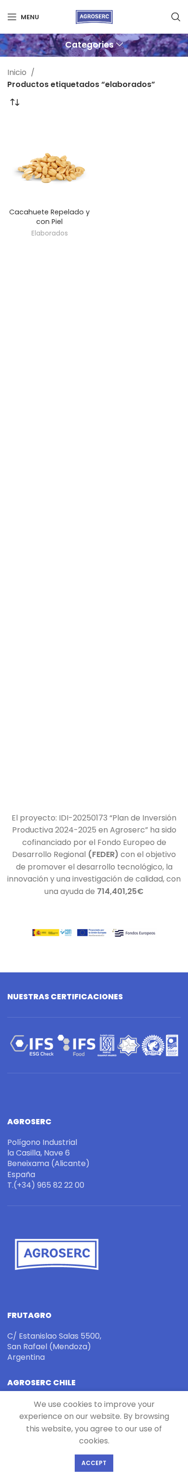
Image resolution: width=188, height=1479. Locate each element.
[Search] (176, 16)
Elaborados (49, 233)
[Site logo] (94, 16)
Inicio (17, 72)
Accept (94, 1463)
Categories (89, 45)
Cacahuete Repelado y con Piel (49, 216)
